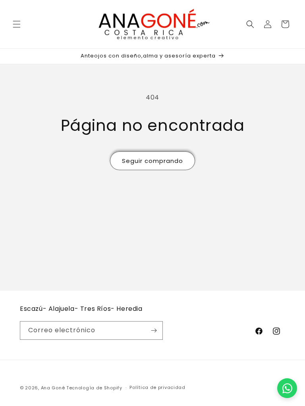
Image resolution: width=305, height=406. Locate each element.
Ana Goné (53, 388)
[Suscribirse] (153, 330)
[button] (16, 24)
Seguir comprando (152, 161)
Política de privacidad (157, 387)
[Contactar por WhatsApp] (287, 388)
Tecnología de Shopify (94, 388)
